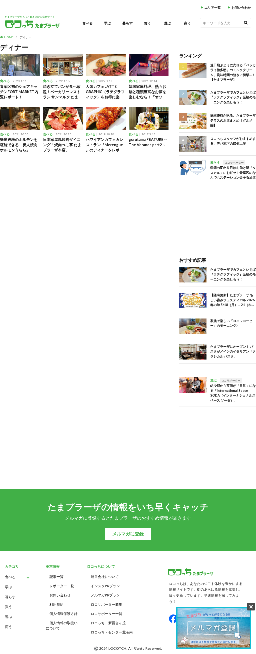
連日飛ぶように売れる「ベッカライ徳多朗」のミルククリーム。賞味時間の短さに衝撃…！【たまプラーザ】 (233, 72)
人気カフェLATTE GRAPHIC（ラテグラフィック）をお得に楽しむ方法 (105, 92)
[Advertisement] (217, 215)
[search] (246, 23)
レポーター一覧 (62, 586)
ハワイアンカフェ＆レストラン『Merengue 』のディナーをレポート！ (104, 145)
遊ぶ (167, 23)
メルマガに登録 (128, 533)
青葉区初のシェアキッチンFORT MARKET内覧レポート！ (19, 91)
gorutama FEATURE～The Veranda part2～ (148, 142)
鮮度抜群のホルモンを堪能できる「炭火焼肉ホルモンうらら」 (19, 144)
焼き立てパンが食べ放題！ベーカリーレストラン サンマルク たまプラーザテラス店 (62, 92)
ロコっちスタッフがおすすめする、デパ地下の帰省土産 (233, 141)
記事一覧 (57, 576)
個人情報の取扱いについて (62, 625)
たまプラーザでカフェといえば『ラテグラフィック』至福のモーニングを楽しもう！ (233, 97)
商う (187, 23)
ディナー (26, 37)
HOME (9, 37)
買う (147, 23)
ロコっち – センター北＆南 (112, 632)
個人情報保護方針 (64, 613)
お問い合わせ (241, 8)
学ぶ (107, 23)
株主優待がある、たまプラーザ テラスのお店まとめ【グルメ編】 (233, 120)
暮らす (127, 23)
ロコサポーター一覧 (106, 613)
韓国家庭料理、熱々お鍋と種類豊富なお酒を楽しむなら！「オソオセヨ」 (147, 92)
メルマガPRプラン (105, 595)
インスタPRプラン (105, 586)
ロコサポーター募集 (106, 604)
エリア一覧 (212, 8)
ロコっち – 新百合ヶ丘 (108, 623)
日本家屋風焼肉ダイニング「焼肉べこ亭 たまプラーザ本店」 (62, 144)
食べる (87, 23)
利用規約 (57, 604)
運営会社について (105, 576)
